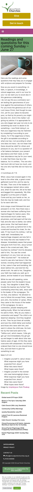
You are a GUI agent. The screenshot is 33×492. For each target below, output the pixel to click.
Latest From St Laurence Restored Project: (14, 416)
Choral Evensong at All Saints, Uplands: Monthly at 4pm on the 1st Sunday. (16, 424)
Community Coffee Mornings (12, 409)
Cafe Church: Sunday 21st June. (13, 420)
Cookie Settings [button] (7, 488)
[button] (3, 31)
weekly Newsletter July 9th (12, 412)
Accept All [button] (17, 488)
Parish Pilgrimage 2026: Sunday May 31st (15, 433)
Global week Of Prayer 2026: (12, 397)
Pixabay (26, 387)
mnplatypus (13, 387)
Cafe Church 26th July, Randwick (14, 405)
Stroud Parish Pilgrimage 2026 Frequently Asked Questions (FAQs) (15, 428)
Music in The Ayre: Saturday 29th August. (14, 401)
